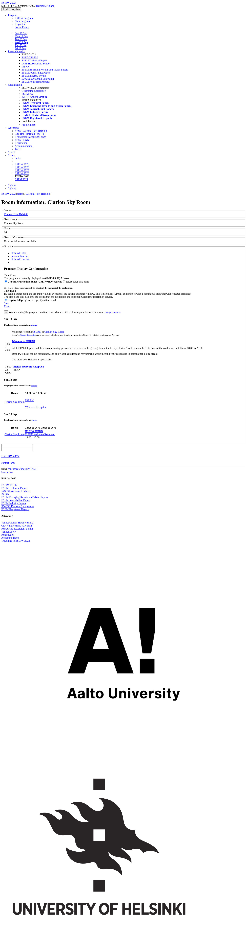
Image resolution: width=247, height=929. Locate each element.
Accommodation (23, 146)
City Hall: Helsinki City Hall (30, 133)
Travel (18, 149)
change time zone (113, 312)
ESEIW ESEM (30, 57)
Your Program (22, 21)
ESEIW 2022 (8, 193)
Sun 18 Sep (21, 33)
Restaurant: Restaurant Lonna (30, 136)
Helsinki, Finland (45, 5)
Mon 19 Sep (21, 36)
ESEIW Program (24, 18)
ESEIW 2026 (22, 164)
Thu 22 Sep (21, 45)
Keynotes (20, 24)
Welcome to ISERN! (23, 341)
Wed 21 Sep (21, 42)
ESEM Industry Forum (34, 75)
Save (6, 303)
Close (7, 306)
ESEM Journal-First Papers (36, 72)
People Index (28, 124)
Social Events (22, 27)
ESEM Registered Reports (36, 81)
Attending (13, 127)
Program (12, 15)
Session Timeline (20, 256)
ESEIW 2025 (22, 167)
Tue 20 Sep (21, 39)
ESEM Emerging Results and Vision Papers (45, 69)
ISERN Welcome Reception (28, 366)
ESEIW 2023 (22, 173)
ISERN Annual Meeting (34, 96)
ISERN (25, 66)
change (34, 325)
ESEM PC (27, 93)
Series (18, 158)
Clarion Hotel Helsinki (38, 193)
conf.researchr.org (17, 468)
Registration (21, 143)
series (20, 193)
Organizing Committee (34, 90)
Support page (7, 472)
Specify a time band (45, 300)
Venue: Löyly (22, 139)
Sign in (12, 185)
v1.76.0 (32, 468)
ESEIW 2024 (22, 170)
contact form (8, 462)
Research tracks (16, 51)
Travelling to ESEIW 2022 (15, 540)
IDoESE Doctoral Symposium (38, 78)
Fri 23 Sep (20, 48)
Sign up (12, 188)
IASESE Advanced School (36, 63)
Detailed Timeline (20, 259)
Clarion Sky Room (54, 331)
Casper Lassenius (28, 335)
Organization (15, 84)
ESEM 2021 (21, 179)
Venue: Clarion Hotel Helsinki (31, 130)
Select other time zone (77, 281)
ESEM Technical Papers (34, 60)
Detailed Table (18, 253)
